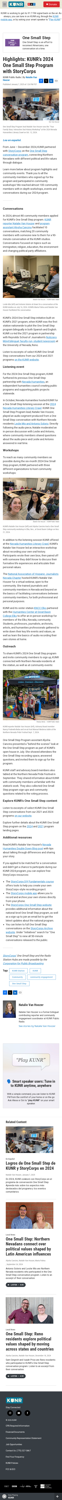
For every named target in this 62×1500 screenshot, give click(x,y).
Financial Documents (15, 1432)
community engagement (41, 977)
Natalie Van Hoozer (31, 1005)
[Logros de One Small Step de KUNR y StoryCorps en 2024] (29, 1139)
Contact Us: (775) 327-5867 (18, 1451)
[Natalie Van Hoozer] (9, 1009)
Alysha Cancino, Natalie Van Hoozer (20, 1355)
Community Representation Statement (23, 1438)
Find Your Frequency (15, 1457)
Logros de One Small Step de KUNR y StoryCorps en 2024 (30, 1166)
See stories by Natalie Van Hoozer (37, 1026)
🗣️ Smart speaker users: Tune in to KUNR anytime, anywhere (31, 1083)
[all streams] (58, 1496)
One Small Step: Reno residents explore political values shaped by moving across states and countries (30, 1341)
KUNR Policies (12, 1463)
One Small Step (36, 37)
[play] (4, 1496)
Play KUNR (54, 19)
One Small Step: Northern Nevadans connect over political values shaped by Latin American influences (28, 1246)
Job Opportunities (14, 1444)
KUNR (35, 971)
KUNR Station (18, 971)
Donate (53, 4)
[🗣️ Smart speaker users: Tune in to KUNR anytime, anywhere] (31, 1059)
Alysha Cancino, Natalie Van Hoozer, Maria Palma (25, 1260)
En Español (10, 1159)
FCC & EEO (10, 1469)
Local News (10, 1235)
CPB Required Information (18, 1426)
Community (17, 977)
